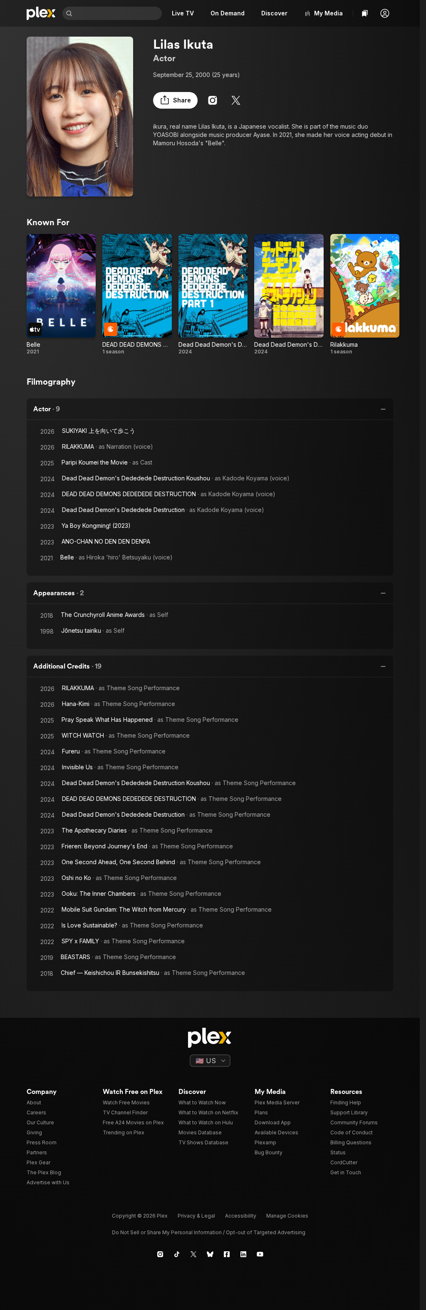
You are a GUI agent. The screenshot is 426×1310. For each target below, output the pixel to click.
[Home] (41, 13)
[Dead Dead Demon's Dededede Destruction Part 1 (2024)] (213, 294)
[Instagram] (212, 100)
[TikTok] (176, 1254)
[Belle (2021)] (61, 294)
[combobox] (118, 13)
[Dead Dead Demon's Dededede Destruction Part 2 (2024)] (288, 294)
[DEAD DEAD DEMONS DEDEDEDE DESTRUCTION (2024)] (136, 294)
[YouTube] (260, 1254)
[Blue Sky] (210, 1254)
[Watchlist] (365, 13)
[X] (236, 100)
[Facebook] (226, 1254)
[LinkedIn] (243, 1254)
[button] (384, 13)
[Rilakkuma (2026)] (364, 294)
